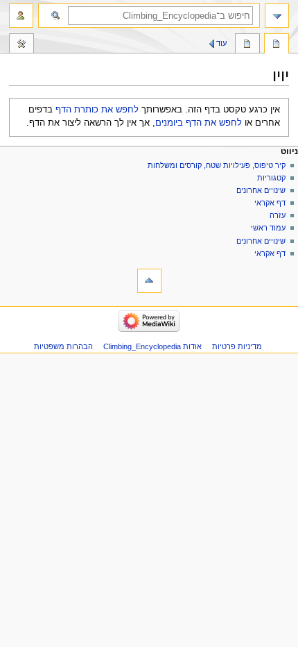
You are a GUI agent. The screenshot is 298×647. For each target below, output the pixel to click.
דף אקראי (270, 203)
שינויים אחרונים (261, 190)
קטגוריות (270, 178)
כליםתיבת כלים (21, 45)
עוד (221, 43)
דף (276, 45)
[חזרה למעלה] (149, 281)
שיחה (247, 45)
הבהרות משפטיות (63, 346)
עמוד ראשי (268, 228)
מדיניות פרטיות (237, 346)
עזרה (278, 215)
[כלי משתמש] (21, 15)
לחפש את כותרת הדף (97, 110)
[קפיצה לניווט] (277, 15)
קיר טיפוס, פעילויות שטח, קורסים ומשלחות (217, 165)
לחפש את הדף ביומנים (198, 123)
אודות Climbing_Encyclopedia (152, 346)
